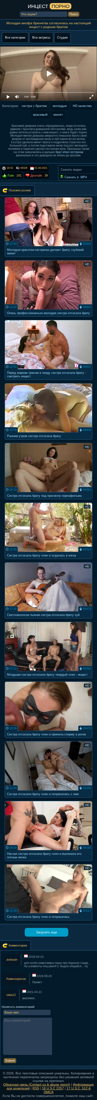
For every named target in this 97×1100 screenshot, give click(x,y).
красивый (40, 114)
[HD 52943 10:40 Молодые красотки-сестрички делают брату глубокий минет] (49, 258)
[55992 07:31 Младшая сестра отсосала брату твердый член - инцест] (49, 680)
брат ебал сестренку (69, 152)
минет (58, 114)
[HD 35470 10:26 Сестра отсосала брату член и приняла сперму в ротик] (49, 739)
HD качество (82, 106)
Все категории (15, 37)
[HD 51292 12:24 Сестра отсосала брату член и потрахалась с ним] (49, 799)
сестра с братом (34, 106)
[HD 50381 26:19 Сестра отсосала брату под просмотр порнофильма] (49, 501)
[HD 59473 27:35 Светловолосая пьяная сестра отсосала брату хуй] (49, 620)
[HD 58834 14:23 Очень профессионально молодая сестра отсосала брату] (49, 318)
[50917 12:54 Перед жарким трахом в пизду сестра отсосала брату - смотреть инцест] (49, 381)
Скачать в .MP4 (75, 177)
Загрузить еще (46, 932)
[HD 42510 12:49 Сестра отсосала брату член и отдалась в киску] (49, 560)
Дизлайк (35, 175)
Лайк (10, 175)
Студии (62, 37)
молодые (60, 106)
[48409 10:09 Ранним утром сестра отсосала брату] (49, 441)
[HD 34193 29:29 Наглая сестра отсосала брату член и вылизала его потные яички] (49, 862)
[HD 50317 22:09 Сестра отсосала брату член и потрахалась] (49, 922)
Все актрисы (41, 37)
